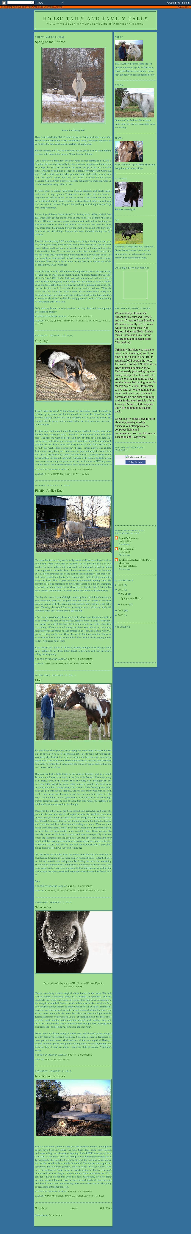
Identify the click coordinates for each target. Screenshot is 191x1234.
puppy (74, 474)
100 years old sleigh (128, 565)
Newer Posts (41, 1208)
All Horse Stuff (126, 548)
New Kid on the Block (50, 1076)
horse (60, 1196)
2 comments (85, 469)
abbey (48, 321)
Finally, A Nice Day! (49, 490)
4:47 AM (72, 886)
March (124, 594)
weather (86, 663)
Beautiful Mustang (128, 538)
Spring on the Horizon (50, 42)
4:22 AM (72, 316)
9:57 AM (72, 1191)
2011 (120, 585)
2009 (120, 610)
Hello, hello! (124, 551)
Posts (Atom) (55, 1215)
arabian (50, 1196)
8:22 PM (72, 659)
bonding (50, 891)
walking (74, 663)
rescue (84, 474)
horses (63, 663)
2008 (120, 615)
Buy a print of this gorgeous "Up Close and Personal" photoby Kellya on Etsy (73, 984)
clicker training (64, 321)
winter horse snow (57, 1059)
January (125, 604)
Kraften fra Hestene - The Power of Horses (136, 561)
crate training (54, 474)
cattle (61, 891)
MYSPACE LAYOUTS (53, 7)
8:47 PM (72, 1055)
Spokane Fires (125, 540)
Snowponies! (43, 907)
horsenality (83, 321)
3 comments (85, 1055)
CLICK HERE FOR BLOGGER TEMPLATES (20, 7)
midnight (91, 891)
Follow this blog (135, 462)
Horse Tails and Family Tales (95, 18)
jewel (96, 321)
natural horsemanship (79, 1196)
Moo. (38, 680)
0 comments (85, 316)
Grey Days (42, 340)
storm (39, 324)
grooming (51, 663)
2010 (120, 589)
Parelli (106, 321)
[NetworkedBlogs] (135, 457)
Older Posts (106, 1208)
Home (74, 1208)
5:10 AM (72, 469)
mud (67, 474)
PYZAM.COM (183, 7)
